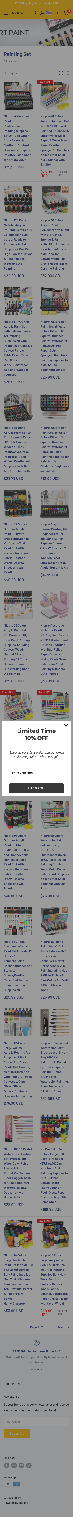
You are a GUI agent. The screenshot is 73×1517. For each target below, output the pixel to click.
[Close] (66, 725)
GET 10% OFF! (36, 788)
